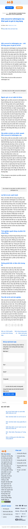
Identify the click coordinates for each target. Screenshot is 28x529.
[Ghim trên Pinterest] (18, 325)
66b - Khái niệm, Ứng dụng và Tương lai (16, 432)
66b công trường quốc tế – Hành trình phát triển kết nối (21, 333)
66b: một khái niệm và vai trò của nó (16, 416)
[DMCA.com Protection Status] (6, 501)
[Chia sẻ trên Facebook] (9, 325)
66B (7, 454)
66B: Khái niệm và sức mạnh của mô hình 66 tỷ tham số (16, 427)
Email (5, 372)
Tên (4, 364)
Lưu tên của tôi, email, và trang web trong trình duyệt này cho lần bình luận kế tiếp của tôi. (13, 389)
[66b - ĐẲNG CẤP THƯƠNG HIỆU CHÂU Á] (14, 2)
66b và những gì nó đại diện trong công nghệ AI (15, 437)
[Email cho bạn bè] (15, 325)
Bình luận (5, 351)
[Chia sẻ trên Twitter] (12, 325)
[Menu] (2, 2)
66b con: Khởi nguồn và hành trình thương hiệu (7, 333)
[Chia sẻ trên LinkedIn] (21, 325)
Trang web (5, 379)
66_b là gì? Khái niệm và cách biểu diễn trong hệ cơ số (15, 412)
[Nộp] (25, 402)
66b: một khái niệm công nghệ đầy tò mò (16, 422)
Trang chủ (5, 13)
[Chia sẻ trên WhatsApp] (6, 325)
